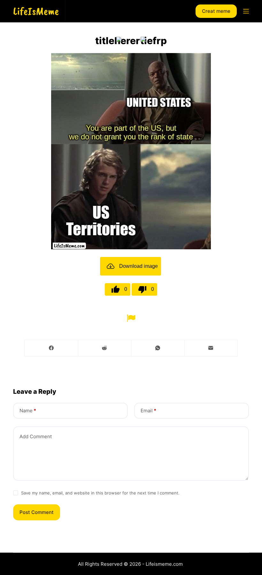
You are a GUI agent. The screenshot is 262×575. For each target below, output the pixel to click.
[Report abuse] (131, 317)
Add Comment (35, 436)
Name (27, 411)
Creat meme (216, 11)
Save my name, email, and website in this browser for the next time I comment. (100, 492)
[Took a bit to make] (118, 39)
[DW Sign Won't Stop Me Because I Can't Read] (143, 39)
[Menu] (246, 11)
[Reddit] (105, 348)
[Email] (211, 348)
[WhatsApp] (158, 348)
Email (148, 411)
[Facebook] (51, 348)
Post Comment (36, 512)
